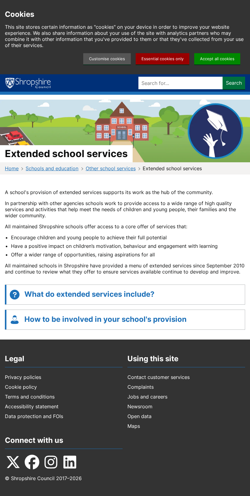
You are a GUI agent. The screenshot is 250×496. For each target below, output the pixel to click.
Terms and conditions (30, 397)
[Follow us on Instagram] (51, 462)
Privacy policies (23, 377)
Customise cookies (107, 59)
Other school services (111, 168)
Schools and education (52, 168)
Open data (139, 416)
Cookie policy (21, 387)
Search (234, 83)
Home (12, 168)
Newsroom (139, 406)
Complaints (140, 387)
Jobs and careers (147, 397)
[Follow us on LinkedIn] (70, 462)
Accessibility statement (32, 406)
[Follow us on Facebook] (32, 462)
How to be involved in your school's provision (105, 319)
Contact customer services (158, 377)
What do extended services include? (89, 294)
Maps (133, 426)
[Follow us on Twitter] (13, 462)
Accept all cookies (217, 59)
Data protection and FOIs (34, 416)
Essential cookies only (162, 59)
